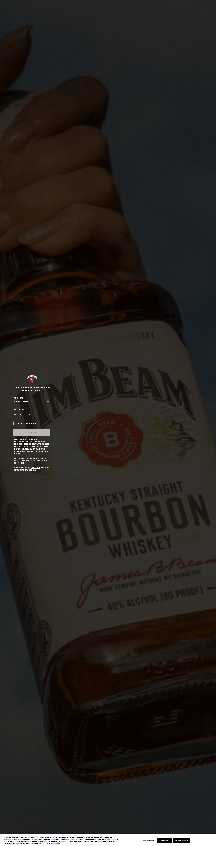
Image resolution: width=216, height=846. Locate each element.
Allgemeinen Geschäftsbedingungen (33, 449)
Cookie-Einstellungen (149, 840)
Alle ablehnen (164, 840)
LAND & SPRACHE (19, 398)
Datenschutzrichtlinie (26, 451)
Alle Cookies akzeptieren (181, 840)
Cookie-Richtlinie (55, 843)
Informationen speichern (27, 424)
